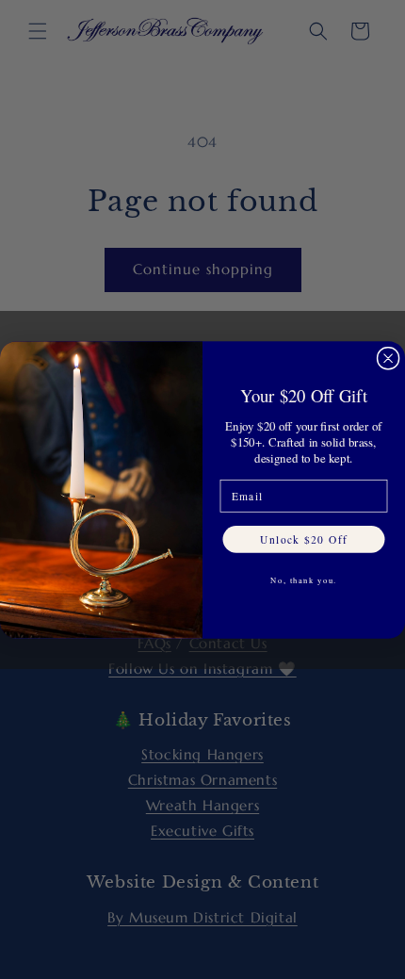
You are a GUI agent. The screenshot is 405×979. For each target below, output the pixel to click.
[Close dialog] (388, 358)
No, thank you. (303, 579)
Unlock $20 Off (303, 538)
